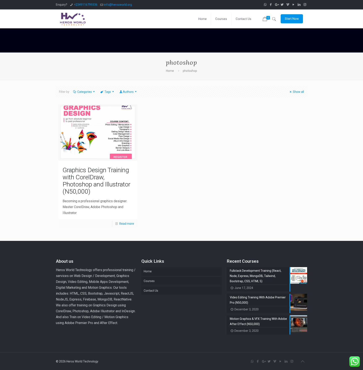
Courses (149, 281)
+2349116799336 (85, 4)
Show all (298, 91)
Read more (126, 223)
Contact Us (151, 290)
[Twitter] (282, 5)
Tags (107, 91)
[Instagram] (305, 5)
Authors (128, 91)
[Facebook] (271, 5)
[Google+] (276, 5)
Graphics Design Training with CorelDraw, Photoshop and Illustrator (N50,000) (96, 180)
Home (170, 70)
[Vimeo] (288, 5)
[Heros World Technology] (73, 18)
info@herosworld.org (118, 4)
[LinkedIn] (299, 5)
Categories (84, 91)
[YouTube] (293, 5)
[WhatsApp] (265, 5)
